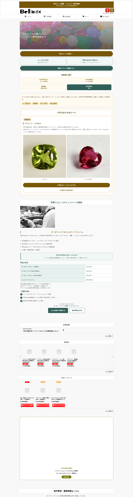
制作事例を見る (89, 87)
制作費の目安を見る (44, 87)
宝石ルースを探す (65, 54)
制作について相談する (65, 68)
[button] (28, 17)
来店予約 (112, 10)
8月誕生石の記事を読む (66, 190)
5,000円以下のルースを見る (43, 80)
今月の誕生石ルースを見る (89, 80)
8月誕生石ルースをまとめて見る (66, 185)
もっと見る (108, 336)
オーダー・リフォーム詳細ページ (62, 306)
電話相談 (107, 10)
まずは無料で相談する (58, 310)
